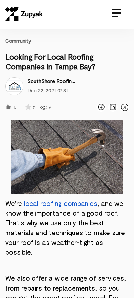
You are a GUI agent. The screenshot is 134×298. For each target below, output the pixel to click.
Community (18, 40)
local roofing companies (61, 203)
